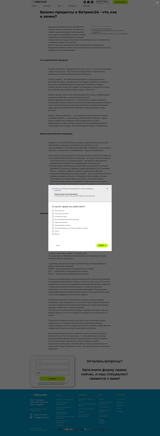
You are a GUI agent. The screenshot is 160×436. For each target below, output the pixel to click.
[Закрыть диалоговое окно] (157, 2)
